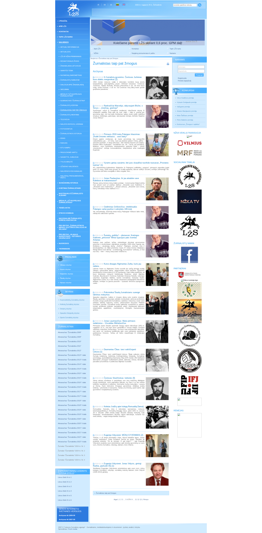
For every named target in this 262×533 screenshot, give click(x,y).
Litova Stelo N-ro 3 (65, 486)
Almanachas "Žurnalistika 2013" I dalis (72, 355)
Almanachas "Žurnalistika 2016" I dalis (72, 382)
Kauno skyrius (65, 269)
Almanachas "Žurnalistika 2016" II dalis (72, 387)
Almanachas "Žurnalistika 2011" (69, 346)
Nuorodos (64, 243)
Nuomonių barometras (71, 75)
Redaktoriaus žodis (69, 61)
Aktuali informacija (69, 47)
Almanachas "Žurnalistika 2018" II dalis (72, 405)
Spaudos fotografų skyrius (69, 313)
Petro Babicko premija (185, 120)
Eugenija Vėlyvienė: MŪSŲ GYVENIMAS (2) (123, 435)
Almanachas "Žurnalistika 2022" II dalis (72, 442)
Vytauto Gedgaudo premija (186, 102)
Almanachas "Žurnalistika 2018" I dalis (72, 401)
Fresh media (72, 529)
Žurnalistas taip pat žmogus (73, 110)
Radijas (63, 143)
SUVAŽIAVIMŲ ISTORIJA (68, 183)
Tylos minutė (66, 162)
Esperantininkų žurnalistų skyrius (72, 300)
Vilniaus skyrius (66, 265)
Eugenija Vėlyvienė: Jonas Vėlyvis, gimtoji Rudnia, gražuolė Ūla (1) (117, 464)
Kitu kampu (65, 148)
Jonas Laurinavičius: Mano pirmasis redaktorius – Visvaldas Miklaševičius (114, 322)
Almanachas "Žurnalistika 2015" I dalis (72, 373)
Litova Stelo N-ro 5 (65, 495)
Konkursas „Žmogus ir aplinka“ (188, 124)
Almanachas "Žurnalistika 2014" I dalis (72, 364)
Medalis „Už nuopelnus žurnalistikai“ (70, 201)
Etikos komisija (66, 213)
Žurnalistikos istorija (71, 133)
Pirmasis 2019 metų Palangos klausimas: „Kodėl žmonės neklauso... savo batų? (116, 135)
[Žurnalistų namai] (189, 263)
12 (138, 499)
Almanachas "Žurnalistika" (72, 101)
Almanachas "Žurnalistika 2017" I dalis (72, 391)
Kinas (62, 138)
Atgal (115, 499)
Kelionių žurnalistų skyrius (69, 304)
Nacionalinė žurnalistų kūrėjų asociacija (70, 219)
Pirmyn (145, 499)
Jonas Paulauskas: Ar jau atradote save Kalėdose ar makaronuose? (116, 179)
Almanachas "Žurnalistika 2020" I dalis (72, 419)
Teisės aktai (64, 208)
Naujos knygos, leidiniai (71, 124)
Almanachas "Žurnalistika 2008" (69, 332)
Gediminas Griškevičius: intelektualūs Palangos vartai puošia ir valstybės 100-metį (115, 208)
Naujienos (64, 42)
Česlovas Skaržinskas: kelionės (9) (119, 378)
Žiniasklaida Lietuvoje (70, 66)
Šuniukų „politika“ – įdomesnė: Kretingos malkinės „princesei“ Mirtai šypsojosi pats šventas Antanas (116, 237)
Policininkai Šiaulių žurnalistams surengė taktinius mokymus (116, 293)
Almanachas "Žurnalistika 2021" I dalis (72, 428)
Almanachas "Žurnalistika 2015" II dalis (72, 378)
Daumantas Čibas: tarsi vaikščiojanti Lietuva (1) (114, 350)
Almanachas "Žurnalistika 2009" (69, 337)
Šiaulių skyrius (65, 278)
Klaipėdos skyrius (66, 274)
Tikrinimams (64, 249)
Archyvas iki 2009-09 (67, 515)
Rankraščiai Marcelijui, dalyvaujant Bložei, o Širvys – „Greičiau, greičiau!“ (118, 107)
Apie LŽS (62, 26)
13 (141, 499)
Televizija (64, 119)
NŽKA (96, 53)
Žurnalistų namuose (70, 80)
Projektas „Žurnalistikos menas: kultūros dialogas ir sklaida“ (73, 227)
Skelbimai (64, 89)
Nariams (173, 53)
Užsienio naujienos (69, 166)
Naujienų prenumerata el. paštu (72, 177)
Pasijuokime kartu (68, 152)
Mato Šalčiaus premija (185, 115)
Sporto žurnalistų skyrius (69, 317)
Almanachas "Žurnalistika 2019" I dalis (72, 410)
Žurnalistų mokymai (69, 115)
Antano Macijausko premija (187, 111)
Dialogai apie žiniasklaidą (72, 85)
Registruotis (182, 78)
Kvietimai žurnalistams (70, 188)
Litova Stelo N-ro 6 (65, 500)
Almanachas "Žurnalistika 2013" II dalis (72, 360)
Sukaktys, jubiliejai (69, 157)
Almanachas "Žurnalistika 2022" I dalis (72, 437)
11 (136, 499)
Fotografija (66, 129)
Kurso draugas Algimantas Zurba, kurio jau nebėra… (117, 265)
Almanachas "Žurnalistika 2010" (69, 341)
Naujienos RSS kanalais (71, 171)
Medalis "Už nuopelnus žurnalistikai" (71, 95)
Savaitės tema (66, 70)
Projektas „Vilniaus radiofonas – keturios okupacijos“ (70, 236)
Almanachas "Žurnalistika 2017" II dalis (72, 396)
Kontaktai (64, 31)
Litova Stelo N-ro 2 (65, 482)
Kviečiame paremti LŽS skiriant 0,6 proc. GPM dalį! (147, 43)
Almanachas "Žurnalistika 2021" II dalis (72, 432)
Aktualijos (65, 52)
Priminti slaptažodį (184, 81)
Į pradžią (63, 21)
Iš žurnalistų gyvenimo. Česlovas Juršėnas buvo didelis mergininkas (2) (117, 78)
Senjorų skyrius (66, 309)
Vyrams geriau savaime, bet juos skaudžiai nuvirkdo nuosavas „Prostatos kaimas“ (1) (131, 164)
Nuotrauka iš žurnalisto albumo (71, 194)
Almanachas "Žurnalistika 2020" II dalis (72, 423)
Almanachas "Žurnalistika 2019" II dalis (72, 414)
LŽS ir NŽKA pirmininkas (70, 56)
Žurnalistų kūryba (69, 105)
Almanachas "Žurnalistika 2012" (70, 350)
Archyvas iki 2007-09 (67, 519)
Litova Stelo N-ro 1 (65, 477)
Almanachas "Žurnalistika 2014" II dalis (72, 369)
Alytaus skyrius (65, 282)
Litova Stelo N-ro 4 (65, 491)
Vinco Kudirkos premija (185, 98)
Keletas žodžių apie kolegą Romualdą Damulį (124, 406)
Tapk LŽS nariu (66, 37)
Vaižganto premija (183, 107)
